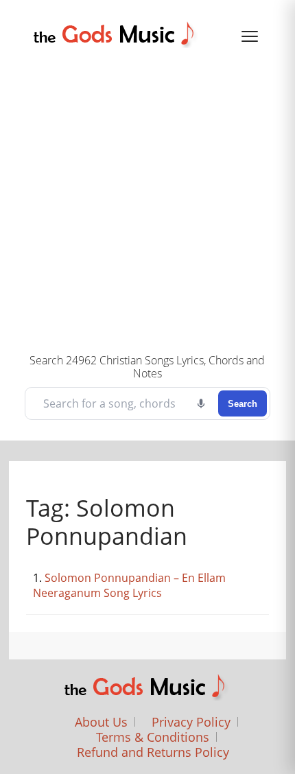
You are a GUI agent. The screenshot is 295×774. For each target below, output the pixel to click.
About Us (101, 722)
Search (242, 404)
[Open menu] (249, 36)
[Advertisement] (147, 199)
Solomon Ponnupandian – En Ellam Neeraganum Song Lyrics (129, 585)
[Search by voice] (201, 403)
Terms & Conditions (152, 737)
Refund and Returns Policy (153, 752)
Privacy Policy (191, 722)
